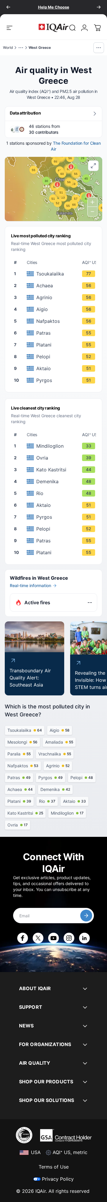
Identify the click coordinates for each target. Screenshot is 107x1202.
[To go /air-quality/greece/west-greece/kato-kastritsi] (56, 470)
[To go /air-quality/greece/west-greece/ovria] (56, 458)
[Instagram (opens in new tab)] (69, 938)
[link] (72, 27)
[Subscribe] (86, 915)
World (8, 47)
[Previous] (8, 7)
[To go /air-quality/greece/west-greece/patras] (56, 333)
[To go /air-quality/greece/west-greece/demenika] (56, 481)
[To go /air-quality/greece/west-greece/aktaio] (56, 368)
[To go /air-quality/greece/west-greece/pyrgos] (56, 380)
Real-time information (30, 585)
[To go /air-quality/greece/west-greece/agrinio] (56, 297)
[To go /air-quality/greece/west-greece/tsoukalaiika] (56, 274)
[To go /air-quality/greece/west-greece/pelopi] (56, 356)
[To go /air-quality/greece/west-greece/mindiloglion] (56, 446)
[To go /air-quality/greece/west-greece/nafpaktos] (56, 321)
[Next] (98, 7)
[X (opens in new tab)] (38, 938)
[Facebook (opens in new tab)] (22, 938)
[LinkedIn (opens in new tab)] (84, 938)
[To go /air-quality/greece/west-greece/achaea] (56, 285)
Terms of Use (54, 1167)
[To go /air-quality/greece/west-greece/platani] (56, 345)
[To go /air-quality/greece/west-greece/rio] (56, 493)
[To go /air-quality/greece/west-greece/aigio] (56, 309)
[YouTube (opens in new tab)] (53, 938)
